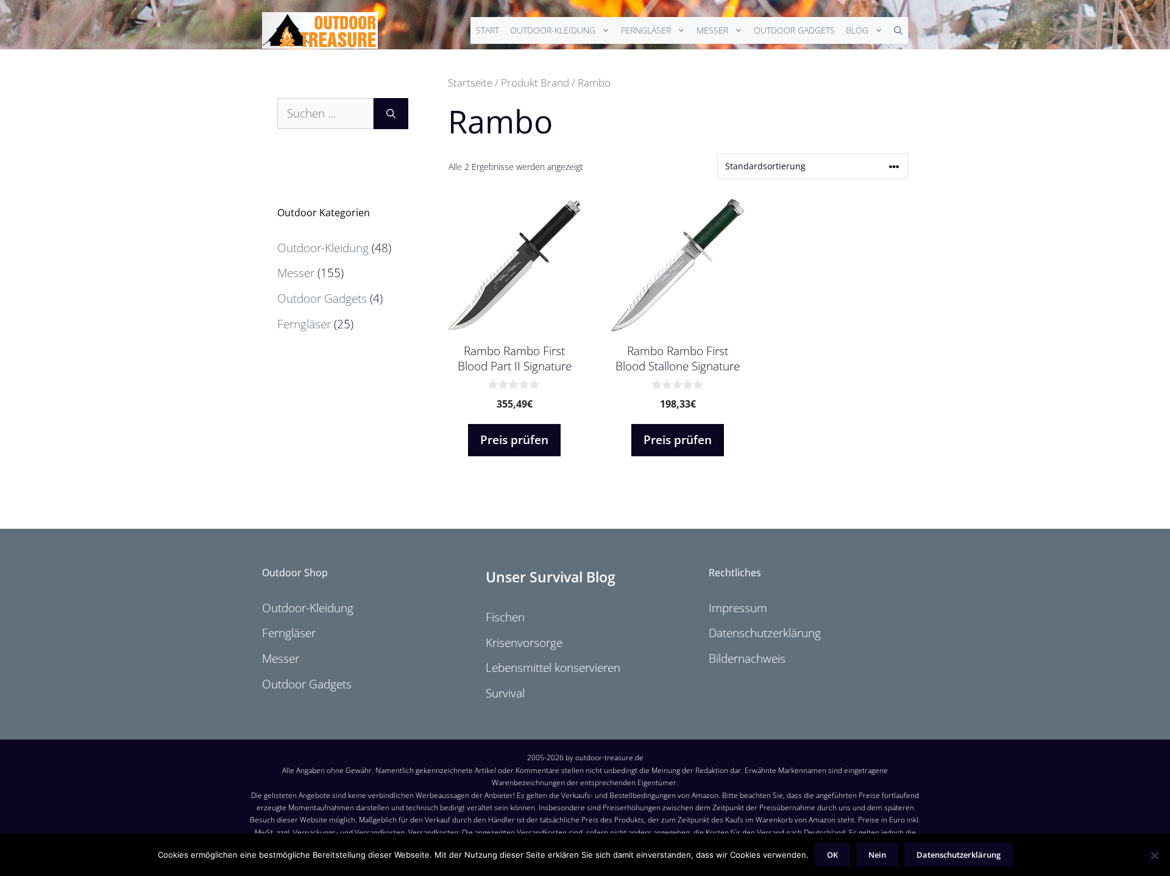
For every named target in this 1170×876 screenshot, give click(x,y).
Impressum (738, 608)
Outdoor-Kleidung (552, 30)
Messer (712, 30)
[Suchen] (391, 113)
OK (832, 854)
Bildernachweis (747, 658)
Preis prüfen (514, 440)
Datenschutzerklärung (765, 633)
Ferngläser (646, 30)
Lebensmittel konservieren (553, 668)
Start (487, 30)
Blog (857, 30)
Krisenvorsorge (524, 643)
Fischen (505, 617)
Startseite (470, 82)
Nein (877, 854)
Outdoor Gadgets (794, 30)
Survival (505, 693)
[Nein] (1154, 855)
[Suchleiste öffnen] (898, 30)
